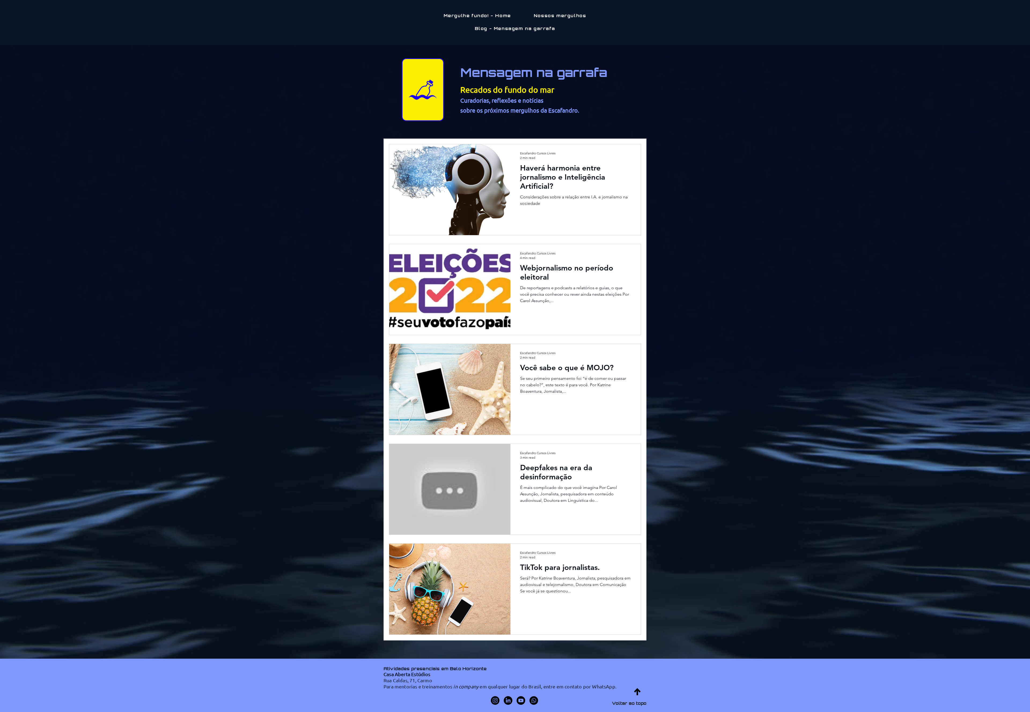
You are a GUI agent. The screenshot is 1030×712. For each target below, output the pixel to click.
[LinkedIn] (508, 700)
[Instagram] (495, 700)
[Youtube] (521, 700)
